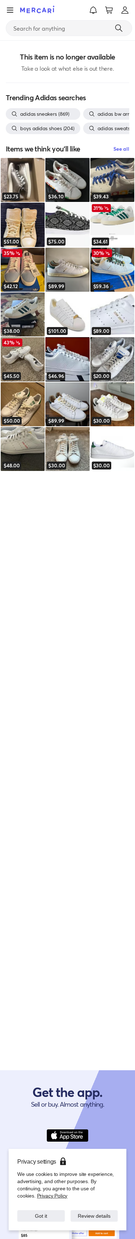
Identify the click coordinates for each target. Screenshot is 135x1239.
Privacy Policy (51, 1195)
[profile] (125, 10)
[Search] (119, 28)
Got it (41, 1215)
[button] (93, 10)
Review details (94, 1215)
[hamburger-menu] (10, 10)
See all (121, 148)
